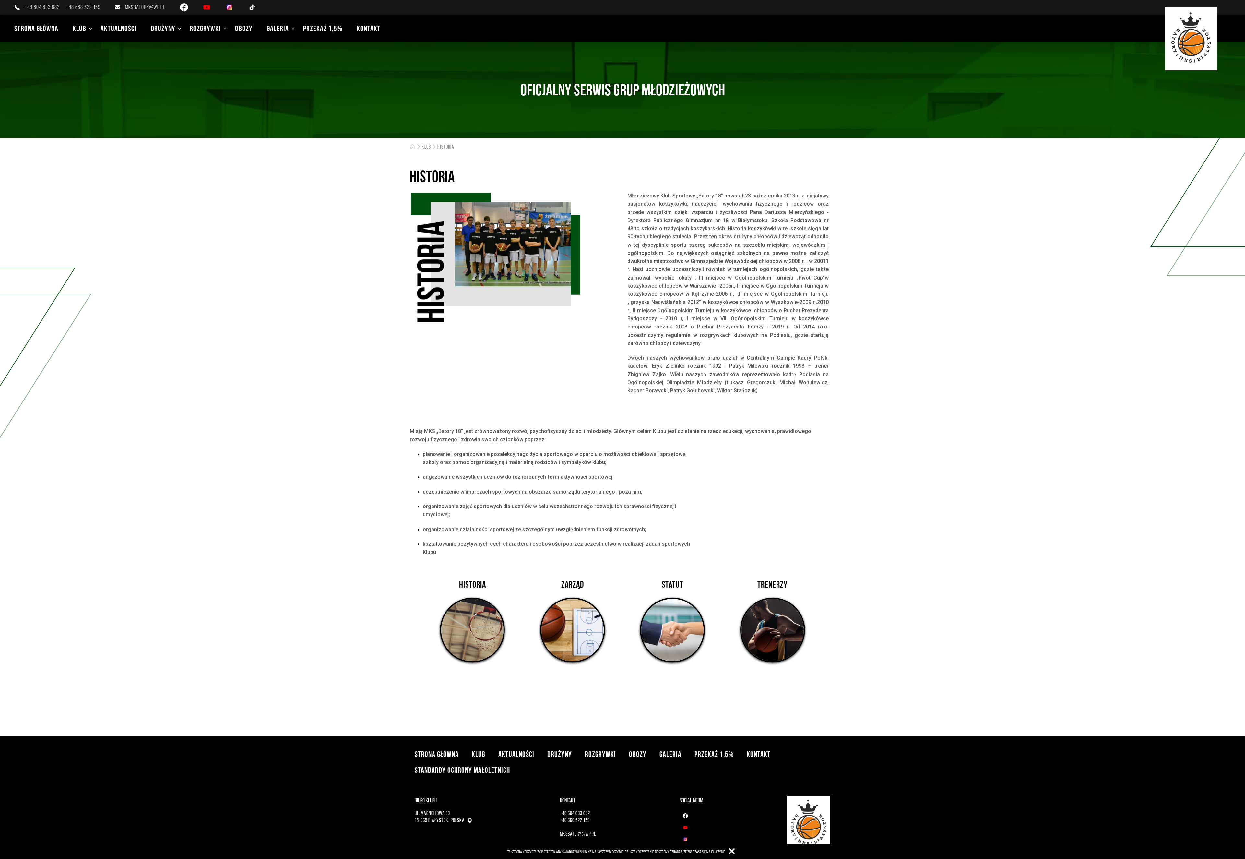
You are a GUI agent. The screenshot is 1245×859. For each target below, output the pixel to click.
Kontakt (369, 28)
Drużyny (163, 28)
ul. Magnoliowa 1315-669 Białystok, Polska (440, 816)
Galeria (278, 28)
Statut (672, 584)
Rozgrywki (205, 28)
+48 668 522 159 (83, 7)
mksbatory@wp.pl (145, 7)
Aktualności (118, 28)
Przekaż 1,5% (322, 28)
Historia (445, 146)
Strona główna (36, 28)
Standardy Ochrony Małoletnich (462, 770)
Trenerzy (772, 584)
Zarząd (572, 584)
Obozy (244, 28)
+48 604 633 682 (42, 7)
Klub (79, 28)
